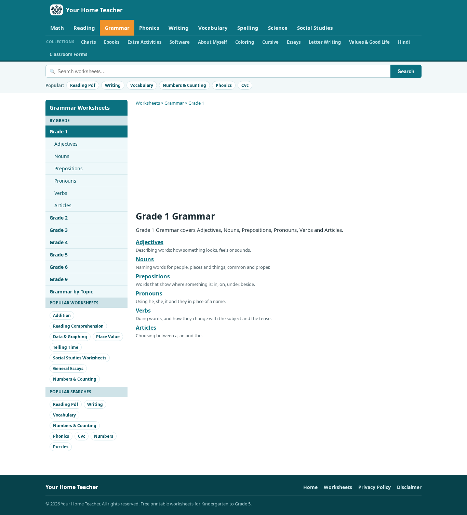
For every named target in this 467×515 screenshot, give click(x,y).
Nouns (61, 156)
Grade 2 (59, 217)
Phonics (149, 27)
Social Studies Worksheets (79, 358)
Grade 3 (59, 230)
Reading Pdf (82, 85)
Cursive (270, 42)
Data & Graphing (70, 337)
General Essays (68, 368)
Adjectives (66, 144)
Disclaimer (409, 487)
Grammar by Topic (71, 291)
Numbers (103, 436)
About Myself (212, 42)
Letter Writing (325, 42)
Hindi (404, 42)
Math (57, 27)
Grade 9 (59, 279)
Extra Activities (144, 42)
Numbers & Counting (184, 85)
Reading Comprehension (78, 326)
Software (180, 42)
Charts (88, 42)
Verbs (60, 193)
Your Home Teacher (94, 10)
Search (406, 71)
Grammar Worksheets (80, 107)
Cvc (245, 85)
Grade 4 (59, 242)
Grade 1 (59, 131)
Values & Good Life (369, 42)
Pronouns (65, 180)
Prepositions (68, 168)
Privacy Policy (374, 487)
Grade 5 (59, 254)
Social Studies (315, 27)
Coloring (244, 42)
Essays (294, 42)
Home (310, 487)
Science (278, 27)
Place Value (108, 337)
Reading (84, 27)
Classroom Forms (68, 54)
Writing (179, 27)
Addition (62, 315)
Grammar (117, 27)
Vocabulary (213, 27)
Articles (62, 205)
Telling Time (65, 347)
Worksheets (148, 103)
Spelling (247, 27)
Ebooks (111, 42)
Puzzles (60, 447)
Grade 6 (59, 267)
